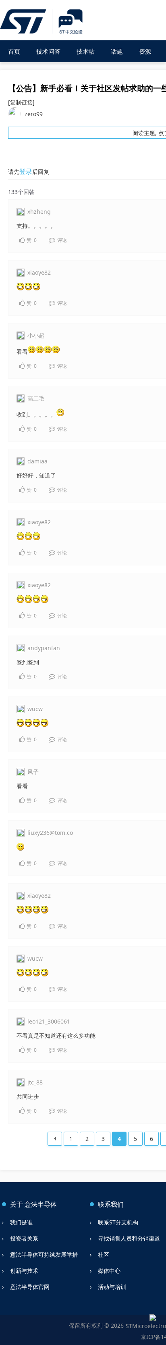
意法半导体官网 (30, 1287)
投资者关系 (24, 1238)
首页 (14, 51)
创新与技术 (24, 1270)
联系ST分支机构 (118, 1222)
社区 (103, 1254)
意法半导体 (41, 1204)
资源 (145, 51)
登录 (25, 171)
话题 (117, 51)
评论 (61, 240)
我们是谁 (21, 1222)
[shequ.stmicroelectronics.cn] (42, 22)
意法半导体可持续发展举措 (44, 1254)
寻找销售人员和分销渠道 (129, 1238)
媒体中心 (109, 1270)
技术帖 (86, 51)
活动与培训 (112, 1287)
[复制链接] (21, 102)
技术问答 (48, 51)
